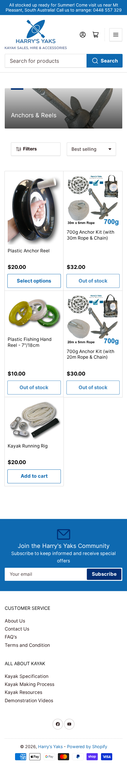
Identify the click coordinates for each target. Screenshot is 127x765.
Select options (34, 281)
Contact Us (17, 629)
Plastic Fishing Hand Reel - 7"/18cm (30, 342)
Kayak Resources (23, 692)
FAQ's (11, 637)
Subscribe (104, 574)
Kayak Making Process (29, 684)
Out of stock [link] (93, 281)
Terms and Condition (27, 645)
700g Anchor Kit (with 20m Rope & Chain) (90, 354)
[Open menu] (115, 34)
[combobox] (64, 61)
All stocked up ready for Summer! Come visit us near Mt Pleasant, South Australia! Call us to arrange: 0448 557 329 (64, 7)
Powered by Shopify (87, 746)
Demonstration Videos (29, 700)
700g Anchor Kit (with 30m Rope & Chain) (90, 235)
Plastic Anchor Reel (29, 251)
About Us (15, 621)
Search (109, 61)
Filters (30, 149)
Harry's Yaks (50, 746)
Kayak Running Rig (28, 446)
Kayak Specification (26, 676)
